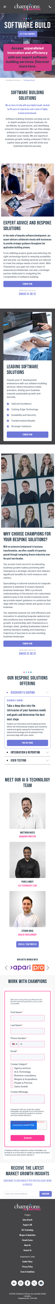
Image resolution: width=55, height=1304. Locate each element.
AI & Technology (27, 1230)
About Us (27, 1245)
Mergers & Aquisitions (27, 1235)
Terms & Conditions (27, 1271)
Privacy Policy (27, 1266)
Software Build (29, 80)
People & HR (27, 1225)
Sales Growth (27, 1219)
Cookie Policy (27, 1261)
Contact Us (27, 1250)
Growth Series (27, 1240)
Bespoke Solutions (13, 80)
